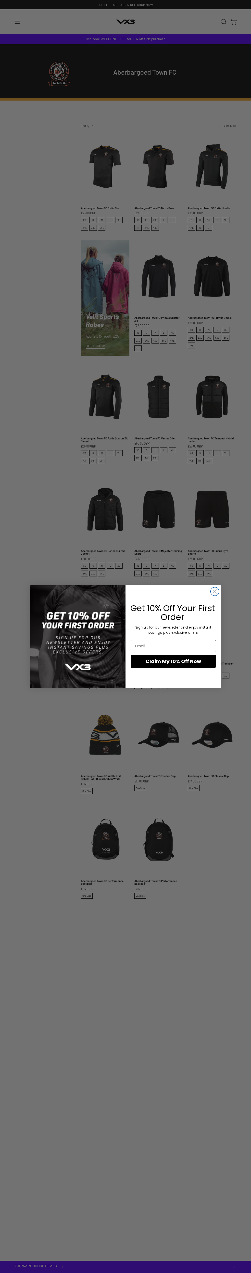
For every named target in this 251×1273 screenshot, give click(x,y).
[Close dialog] (215, 591)
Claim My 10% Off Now (173, 661)
